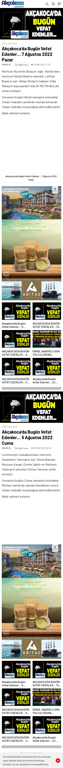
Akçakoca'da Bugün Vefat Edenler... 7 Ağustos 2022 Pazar (31, 178)
